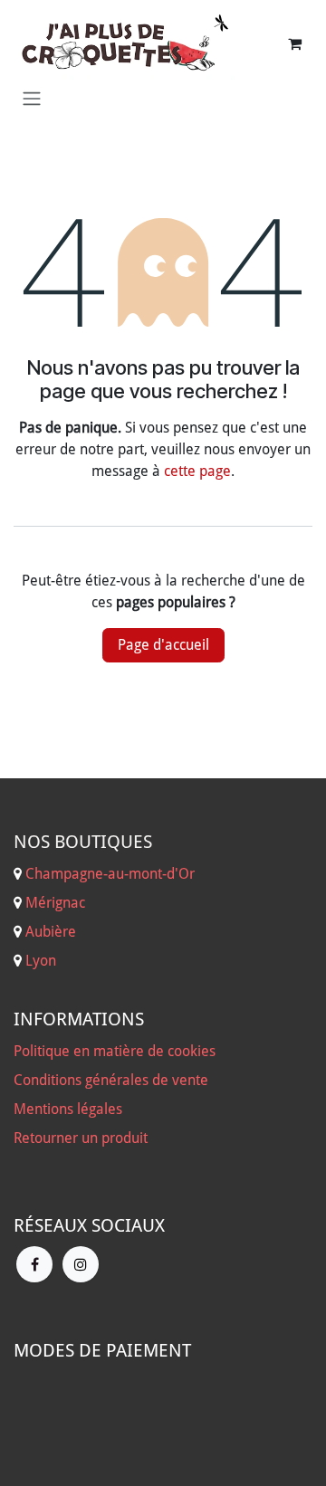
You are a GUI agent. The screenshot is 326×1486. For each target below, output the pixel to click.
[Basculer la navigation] (32, 98)
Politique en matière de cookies (115, 1051)
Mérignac (53, 902)
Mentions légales (68, 1109)
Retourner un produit (81, 1138)
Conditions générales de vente (111, 1080)
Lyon (40, 960)
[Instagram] (80, 1264)
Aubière (50, 931)
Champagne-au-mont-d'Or (110, 873)
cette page (197, 471)
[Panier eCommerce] (294, 43)
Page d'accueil (163, 644)
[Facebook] (34, 1264)
